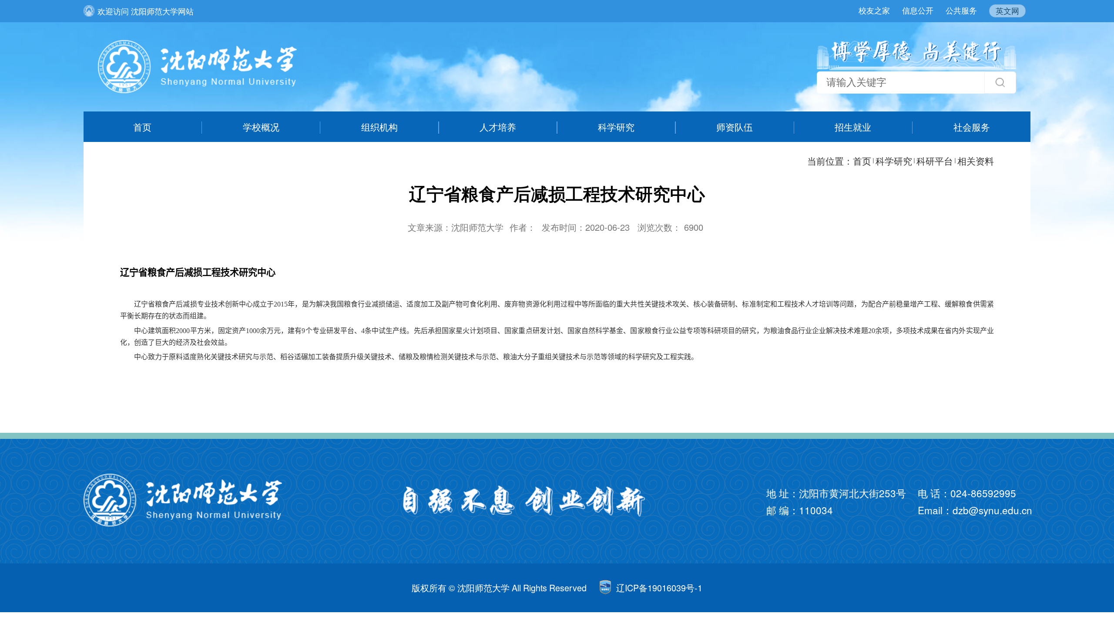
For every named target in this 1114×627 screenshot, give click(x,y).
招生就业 (853, 126)
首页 (142, 126)
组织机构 (379, 126)
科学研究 (616, 126)
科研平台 (934, 160)
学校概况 (261, 126)
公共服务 (961, 10)
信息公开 (917, 10)
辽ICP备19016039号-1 (659, 587)
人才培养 (498, 126)
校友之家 (874, 10)
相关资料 (975, 160)
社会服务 (971, 126)
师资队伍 (734, 126)
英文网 (1007, 10)
